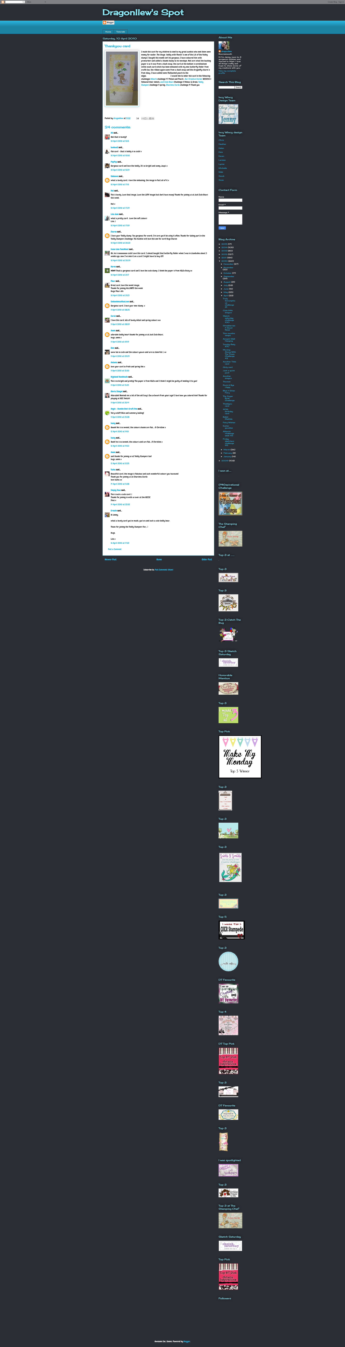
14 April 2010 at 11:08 (120, 483)
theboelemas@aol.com (120, 301)
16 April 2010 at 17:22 (120, 543)
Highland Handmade (119, 376)
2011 (224, 258)
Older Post (207, 559)
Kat (112, 190)
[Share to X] (147, 118)
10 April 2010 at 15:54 (120, 169)
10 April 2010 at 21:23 (120, 295)
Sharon (114, 231)
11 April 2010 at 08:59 (120, 324)
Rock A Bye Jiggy (228, 386)
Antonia (114, 362)
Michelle (223, 168)
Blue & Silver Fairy (229, 392)
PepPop (114, 161)
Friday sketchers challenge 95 (228, 442)
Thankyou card (227, 405)
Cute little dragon (228, 311)
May (226, 292)
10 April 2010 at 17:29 (120, 208)
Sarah (113, 316)
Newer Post (110, 559)
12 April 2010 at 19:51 (120, 431)
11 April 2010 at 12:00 (120, 370)
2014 (224, 247)
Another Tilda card (229, 363)
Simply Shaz (116, 490)
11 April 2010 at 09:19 (120, 341)
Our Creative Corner (193, 79)
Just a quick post (229, 371)
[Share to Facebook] (150, 118)
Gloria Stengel (117, 391)
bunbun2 (114, 147)
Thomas (226, 382)
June (226, 289)
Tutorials (120, 32)
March (227, 450)
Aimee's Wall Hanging (229, 340)
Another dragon (227, 377)
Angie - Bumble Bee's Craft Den (124, 408)
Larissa (222, 160)
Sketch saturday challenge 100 (228, 319)
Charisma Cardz (173, 84)
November (228, 267)
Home (108, 32)
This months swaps (229, 334)
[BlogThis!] (145, 118)
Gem (112, 348)
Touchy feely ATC (229, 345)
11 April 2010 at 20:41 (120, 402)
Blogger (187, 1341)
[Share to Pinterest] (153, 118)
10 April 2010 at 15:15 (120, 141)
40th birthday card (228, 411)
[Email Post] (137, 118)
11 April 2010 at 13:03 (120, 385)
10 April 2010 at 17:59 (120, 225)
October (228, 273)
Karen (113, 266)
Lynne (221, 164)
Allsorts (154, 79)
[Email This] (142, 118)
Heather (222, 144)
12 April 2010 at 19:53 (120, 445)
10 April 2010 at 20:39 (120, 260)
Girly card (227, 367)
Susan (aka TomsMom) (120, 249)
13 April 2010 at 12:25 (120, 463)
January (228, 456)
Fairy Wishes (229, 422)
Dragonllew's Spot (143, 12)
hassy (113, 423)
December (229, 264)
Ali (112, 132)
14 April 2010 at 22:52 (120, 504)
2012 (224, 254)
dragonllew (226, 51)
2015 (224, 244)
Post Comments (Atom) (164, 569)
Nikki (221, 172)
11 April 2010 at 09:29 (120, 356)
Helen (221, 148)
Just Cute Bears (167, 82)
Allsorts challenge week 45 (228, 433)
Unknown (114, 176)
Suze (221, 180)
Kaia (221, 152)
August (227, 282)
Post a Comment (114, 549)
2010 (224, 261)
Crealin (114, 510)
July (226, 285)
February (228, 453)
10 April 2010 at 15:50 (120, 155)
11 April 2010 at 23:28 (120, 417)
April (226, 295)
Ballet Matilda (227, 418)
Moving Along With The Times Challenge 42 (229, 354)
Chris (221, 140)
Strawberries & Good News (229, 328)
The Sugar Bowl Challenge (228, 398)
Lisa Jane (115, 214)
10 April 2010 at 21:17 (120, 274)
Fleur (113, 281)
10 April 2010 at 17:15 (120, 184)
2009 (225, 461)
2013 (224, 251)
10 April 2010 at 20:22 (120, 242)
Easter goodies (228, 427)
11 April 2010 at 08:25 (120, 309)
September (229, 276)
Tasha (113, 469)
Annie (113, 330)
